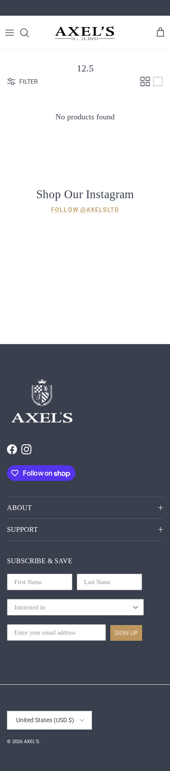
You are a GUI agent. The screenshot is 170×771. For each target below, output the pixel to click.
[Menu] (9, 32)
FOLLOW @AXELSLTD (85, 209)
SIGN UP (126, 633)
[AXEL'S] (85, 32)
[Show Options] (135, 607)
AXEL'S (31, 741)
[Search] (28, 32)
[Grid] (145, 81)
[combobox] (72, 607)
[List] (158, 81)
